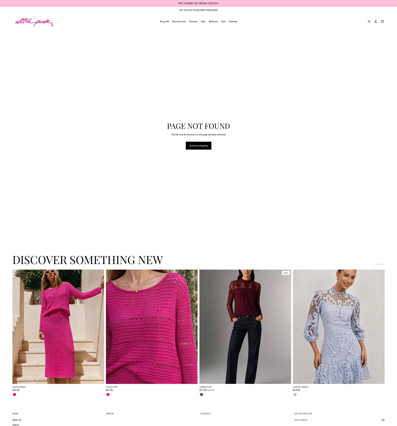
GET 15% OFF (175, 242)
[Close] (241, 175)
